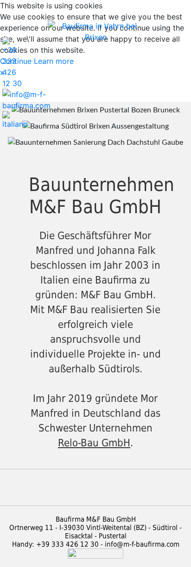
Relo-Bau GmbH (94, 443)
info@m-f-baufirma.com (142, 544)
